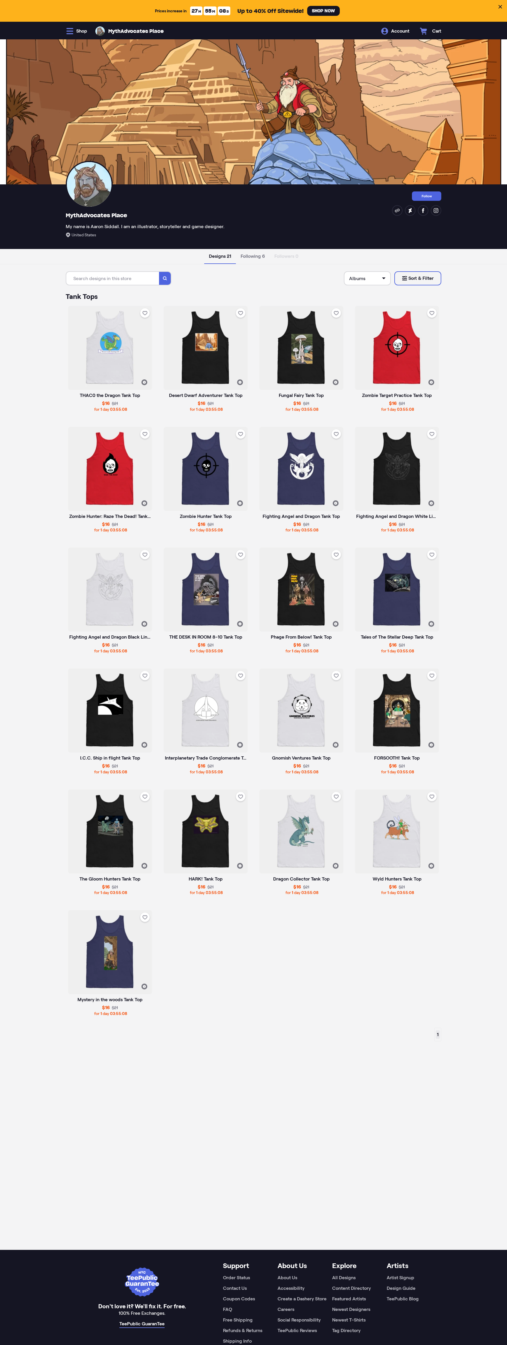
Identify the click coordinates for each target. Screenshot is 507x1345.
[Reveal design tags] (144, 382)
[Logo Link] (100, 31)
